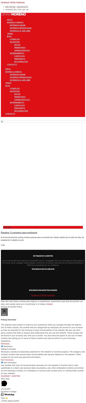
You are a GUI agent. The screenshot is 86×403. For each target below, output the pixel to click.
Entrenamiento (17, 53)
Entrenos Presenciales (21, 28)
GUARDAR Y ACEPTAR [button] (10, 376)
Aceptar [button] (49, 304)
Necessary (8, 346)
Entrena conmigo (15, 22)
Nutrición (15, 42)
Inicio (9, 20)
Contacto (12, 64)
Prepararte (19, 59)
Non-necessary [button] (7, 360)
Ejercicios (19, 56)
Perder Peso (20, 47)
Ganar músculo (22, 50)
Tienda (10, 34)
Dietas (17, 45)
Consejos (15, 39)
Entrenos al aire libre (20, 31)
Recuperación (21, 61)
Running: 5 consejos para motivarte (19, 232)
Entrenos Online (17, 25)
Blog (9, 36)
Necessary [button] (5, 343)
